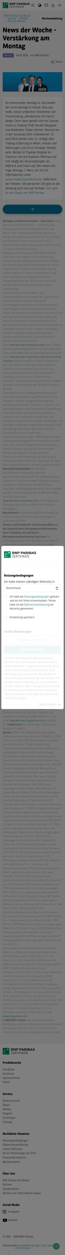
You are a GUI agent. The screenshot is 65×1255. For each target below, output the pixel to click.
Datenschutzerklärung (36, 605)
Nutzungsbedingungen (37, 597)
